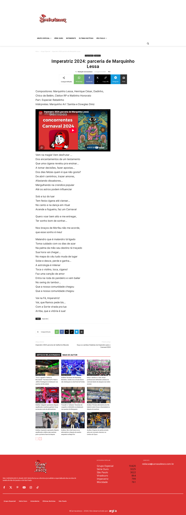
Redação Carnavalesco (85, 71)
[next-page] (40, 438)
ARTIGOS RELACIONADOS (48, 355)
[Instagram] (30, 487)
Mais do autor (70, 355)
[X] (67, 332)
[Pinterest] (17, 487)
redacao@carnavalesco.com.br (158, 463)
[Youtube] (24, 487)
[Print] (81, 332)
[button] (147, 43)
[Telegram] (76, 332)
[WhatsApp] (57, 332)
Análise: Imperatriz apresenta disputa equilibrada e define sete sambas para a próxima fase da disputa (47, 432)
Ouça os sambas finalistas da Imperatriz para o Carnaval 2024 (93, 346)
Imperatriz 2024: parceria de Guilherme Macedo (52, 345)
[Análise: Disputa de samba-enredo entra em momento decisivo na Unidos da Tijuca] (98, 420)
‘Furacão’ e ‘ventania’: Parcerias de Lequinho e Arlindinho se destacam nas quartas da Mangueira (72, 407)
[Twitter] (10, 487)
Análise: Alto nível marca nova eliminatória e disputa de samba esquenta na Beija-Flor (71, 432)
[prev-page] (37, 438)
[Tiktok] (37, 487)
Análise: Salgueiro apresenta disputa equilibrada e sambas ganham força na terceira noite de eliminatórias (47, 407)
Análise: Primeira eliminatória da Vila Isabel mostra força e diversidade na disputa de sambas (98, 407)
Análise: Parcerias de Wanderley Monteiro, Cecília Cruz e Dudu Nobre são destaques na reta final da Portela (73, 380)
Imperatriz (97, 55)
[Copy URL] (72, 332)
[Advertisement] (110, 16)
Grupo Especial (45, 51)
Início (37, 51)
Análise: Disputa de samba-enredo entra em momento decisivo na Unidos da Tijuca (97, 432)
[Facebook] (62, 332)
